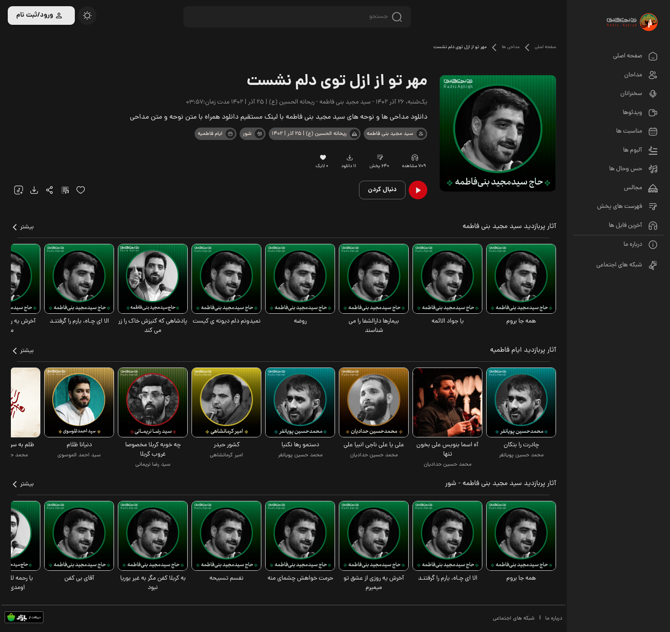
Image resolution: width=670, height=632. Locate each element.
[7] (421, 133)
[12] (259, 133)
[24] (49, 190)
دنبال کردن (382, 190)
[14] (380, 157)
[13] (354, 133)
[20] (87, 15)
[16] (322, 157)
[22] (18, 190)
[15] (80, 190)
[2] (230, 133)
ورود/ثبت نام (34, 15)
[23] (349, 157)
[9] (415, 157)
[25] (65, 190)
